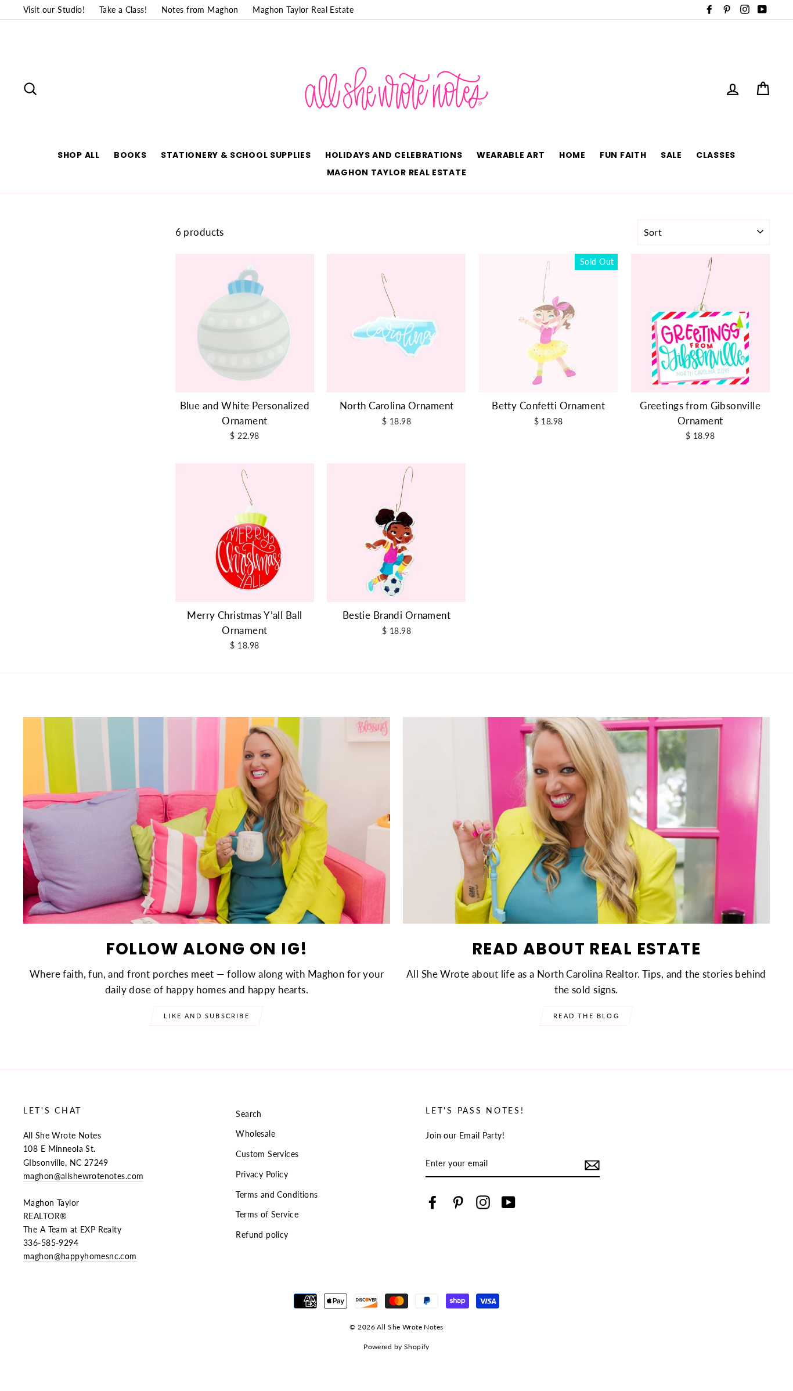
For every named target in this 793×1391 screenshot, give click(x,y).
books (130, 155)
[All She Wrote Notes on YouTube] (509, 1202)
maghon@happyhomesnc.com (80, 1256)
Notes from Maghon (200, 10)
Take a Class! (123, 10)
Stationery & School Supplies (236, 155)
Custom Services (267, 1154)
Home (572, 155)
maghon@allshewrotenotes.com (83, 1176)
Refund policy (262, 1234)
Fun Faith (623, 155)
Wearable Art (511, 155)
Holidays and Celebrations (394, 155)
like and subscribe (207, 1015)
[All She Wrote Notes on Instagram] (483, 1202)
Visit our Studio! (54, 10)
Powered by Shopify (396, 1346)
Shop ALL (78, 155)
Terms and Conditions (277, 1194)
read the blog (586, 1015)
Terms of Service (267, 1214)
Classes (716, 155)
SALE (671, 155)
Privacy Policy (262, 1174)
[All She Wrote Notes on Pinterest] (458, 1202)
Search (249, 1114)
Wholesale (255, 1133)
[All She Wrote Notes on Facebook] (432, 1202)
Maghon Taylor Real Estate (303, 10)
